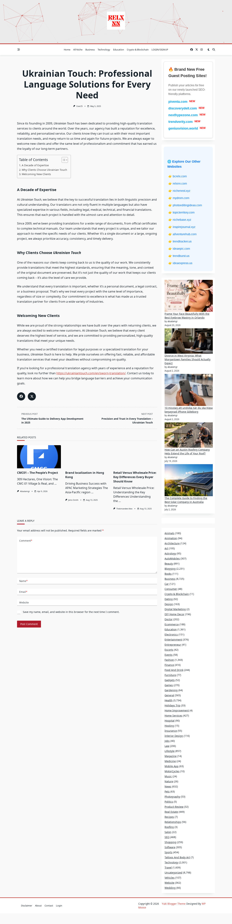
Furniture (170, 675)
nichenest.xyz (181, 190)
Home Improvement (177, 710)
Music (168, 776)
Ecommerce (172, 624)
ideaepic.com (181, 248)
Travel (168, 867)
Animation (171, 538)
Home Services (173, 715)
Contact (49, 905)
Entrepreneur (173, 644)
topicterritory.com (183, 212)
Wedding (170, 887)
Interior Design (174, 735)
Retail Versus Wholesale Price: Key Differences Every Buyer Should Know (134, 477)
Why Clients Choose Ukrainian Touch (44, 169)
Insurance (171, 730)
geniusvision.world (183, 128)
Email (23, 592)
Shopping (170, 842)
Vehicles (170, 877)
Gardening (171, 690)
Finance (169, 665)
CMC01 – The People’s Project (37, 473)
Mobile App (172, 766)
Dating (169, 599)
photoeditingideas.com (187, 205)
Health (169, 700)
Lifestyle (170, 751)
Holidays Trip (172, 705)
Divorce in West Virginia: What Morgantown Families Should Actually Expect (187, 359)
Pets (167, 791)
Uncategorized (173, 872)
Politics (169, 801)
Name (23, 581)
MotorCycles (172, 771)
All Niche (77, 49)
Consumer (171, 589)
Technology (104, 49)
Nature (169, 781)
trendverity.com (180, 122)
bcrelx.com (180, 176)
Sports (168, 852)
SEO (167, 837)
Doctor (169, 619)
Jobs (167, 741)
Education (118, 49)
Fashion (169, 660)
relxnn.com (180, 183)
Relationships (173, 822)
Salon (168, 832)
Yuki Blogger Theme (174, 903)
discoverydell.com (182, 108)
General (169, 695)
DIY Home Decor (174, 614)
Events (169, 654)
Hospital (170, 720)
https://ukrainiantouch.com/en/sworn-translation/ (91, 373)
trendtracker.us (182, 241)
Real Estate (171, 811)
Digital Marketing (175, 609)
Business (90, 49)
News (168, 786)
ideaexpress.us (182, 263)
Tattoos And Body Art (177, 857)
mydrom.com (181, 198)
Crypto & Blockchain (138, 49)
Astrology (170, 553)
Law (167, 746)
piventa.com (177, 101)
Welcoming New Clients (36, 174)
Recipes (169, 817)
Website (24, 602)
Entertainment (173, 639)
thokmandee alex (124, 508)
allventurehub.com (184, 234)
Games (169, 685)
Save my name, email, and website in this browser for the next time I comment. (71, 612)
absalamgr (25, 491)
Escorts (169, 649)
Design (169, 604)
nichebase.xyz (182, 219)
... (55, 484)
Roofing (169, 827)
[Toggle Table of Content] (63, 160)
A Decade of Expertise (35, 165)
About (38, 905)
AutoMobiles (172, 558)
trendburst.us (181, 255)
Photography (172, 796)
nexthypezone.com (183, 115)
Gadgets (170, 680)
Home (67, 49)
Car (167, 584)
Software (170, 847)
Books (168, 573)
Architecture (172, 543)
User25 (79, 106)
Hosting (169, 725)
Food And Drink (174, 670)
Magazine (171, 756)
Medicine (170, 761)
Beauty (169, 563)
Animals (169, 533)
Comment (25, 540)
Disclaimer (26, 905)
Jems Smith (73, 500)
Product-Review (174, 806)
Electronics (171, 634)
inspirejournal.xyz (184, 226)
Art (166, 548)
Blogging (170, 568)
